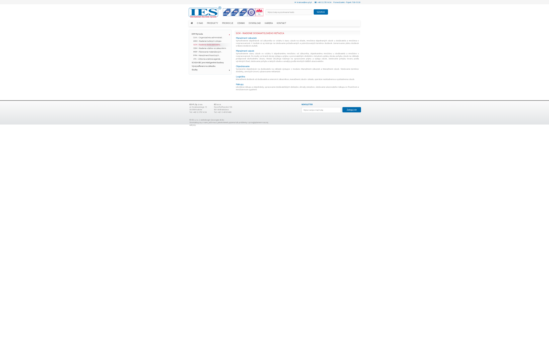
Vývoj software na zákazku (203, 66)
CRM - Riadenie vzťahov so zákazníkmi (209, 48)
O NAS (200, 23)
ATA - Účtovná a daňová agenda (206, 59)
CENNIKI (241, 23)
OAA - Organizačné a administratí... (208, 37)
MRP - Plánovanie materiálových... (207, 52)
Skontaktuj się (195, 122)
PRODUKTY (212, 23)
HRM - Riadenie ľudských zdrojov (207, 41)
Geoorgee (215, 120)
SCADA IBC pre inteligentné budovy (208, 62)
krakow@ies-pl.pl (304, 2)
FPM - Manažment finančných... (206, 55)
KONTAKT (281, 23)
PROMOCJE (227, 23)
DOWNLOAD (255, 23)
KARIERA (269, 23)
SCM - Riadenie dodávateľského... (207, 45)
